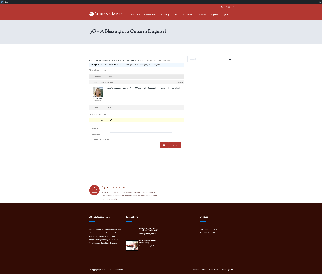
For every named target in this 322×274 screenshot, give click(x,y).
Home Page (94, 60)
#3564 (180, 82)
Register (214, 15)
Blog (175, 15)
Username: (96, 128)
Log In (175, 145)
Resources (187, 15)
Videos (154, 234)
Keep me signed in (101, 139)
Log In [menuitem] (7, 2)
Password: (96, 134)
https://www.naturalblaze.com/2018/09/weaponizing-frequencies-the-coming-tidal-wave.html (143, 88)
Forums (103, 60)
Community (149, 15)
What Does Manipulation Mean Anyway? (148, 242)
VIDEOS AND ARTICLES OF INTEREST (124, 60)
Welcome (135, 15)
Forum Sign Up (227, 270)
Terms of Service (199, 270)
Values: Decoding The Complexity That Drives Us (148, 230)
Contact (202, 15)
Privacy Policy (213, 270)
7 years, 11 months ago (137, 65)
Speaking (164, 15)
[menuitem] (2, 2)
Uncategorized (144, 234)
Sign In (225, 15)
